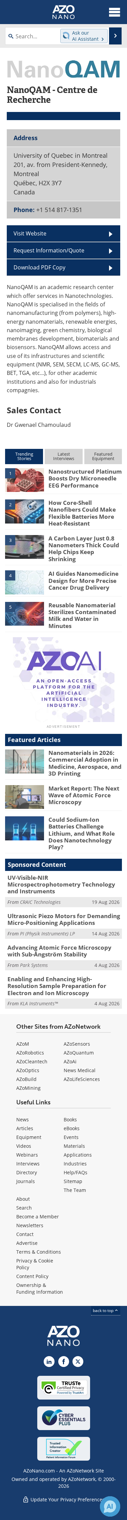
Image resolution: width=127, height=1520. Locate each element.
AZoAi (70, 1061)
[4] (24, 582)
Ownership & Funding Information (39, 1288)
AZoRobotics (30, 1052)
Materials (74, 1146)
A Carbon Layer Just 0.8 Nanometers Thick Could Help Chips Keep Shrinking (83, 548)
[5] (24, 613)
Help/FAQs (75, 1172)
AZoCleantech (31, 1061)
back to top (103, 1310)
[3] (24, 546)
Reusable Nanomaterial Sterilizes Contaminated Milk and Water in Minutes (82, 615)
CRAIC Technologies (40, 902)
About (23, 1199)
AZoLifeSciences (82, 1079)
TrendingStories (24, 456)
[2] (24, 511)
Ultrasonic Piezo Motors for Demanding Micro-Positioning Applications (63, 919)
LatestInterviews (63, 456)
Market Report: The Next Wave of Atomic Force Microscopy (83, 795)
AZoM (22, 1044)
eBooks (72, 1128)
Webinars (27, 1155)
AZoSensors (77, 1044)
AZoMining (28, 1088)
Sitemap (73, 1181)
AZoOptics (27, 1070)
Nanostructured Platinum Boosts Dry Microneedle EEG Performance (85, 478)
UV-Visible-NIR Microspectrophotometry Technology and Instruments (61, 884)
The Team (75, 1190)
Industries (75, 1163)
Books (70, 1119)
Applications (78, 1155)
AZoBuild (26, 1079)
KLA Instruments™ (39, 1003)
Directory (26, 1172)
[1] (24, 480)
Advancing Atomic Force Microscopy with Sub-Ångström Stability (59, 951)
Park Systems (34, 965)
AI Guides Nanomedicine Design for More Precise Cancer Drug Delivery (83, 580)
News (22, 1119)
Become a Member (37, 1216)
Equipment (28, 1137)
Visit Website (30, 233)
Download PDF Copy (39, 267)
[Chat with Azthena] (110, 1506)
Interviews (28, 1163)
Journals (25, 1181)
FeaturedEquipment (103, 456)
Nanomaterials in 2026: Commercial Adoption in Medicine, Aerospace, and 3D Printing (85, 763)
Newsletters (29, 1225)
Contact (25, 1234)
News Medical (80, 1070)
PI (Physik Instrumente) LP (47, 933)
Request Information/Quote (49, 250)
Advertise (27, 1243)
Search (24, 1207)
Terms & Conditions (38, 1252)
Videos (23, 1146)
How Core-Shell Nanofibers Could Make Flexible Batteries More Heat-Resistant (82, 513)
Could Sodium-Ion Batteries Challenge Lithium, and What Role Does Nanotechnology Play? (81, 833)
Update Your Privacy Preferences (67, 1499)
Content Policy (32, 1276)
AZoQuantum (79, 1052)
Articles (24, 1128)
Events (71, 1137)
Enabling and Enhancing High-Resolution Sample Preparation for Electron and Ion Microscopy (56, 986)
